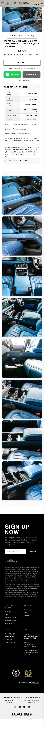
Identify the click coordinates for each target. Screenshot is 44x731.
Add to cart (22, 62)
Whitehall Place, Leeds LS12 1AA (31, 653)
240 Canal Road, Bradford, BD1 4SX (30, 645)
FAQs (6, 615)
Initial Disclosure (10, 642)
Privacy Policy (9, 637)
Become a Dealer (10, 617)
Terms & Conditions (11, 634)
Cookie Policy (9, 639)
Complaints (8, 623)
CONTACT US (29, 152)
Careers (26, 615)
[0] (41, 3)
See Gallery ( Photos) (22, 36)
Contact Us (8, 612)
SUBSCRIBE (33, 551)
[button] (22, 87)
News (25, 612)
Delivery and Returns (11, 620)
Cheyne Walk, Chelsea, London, (31, 637)
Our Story (27, 610)
